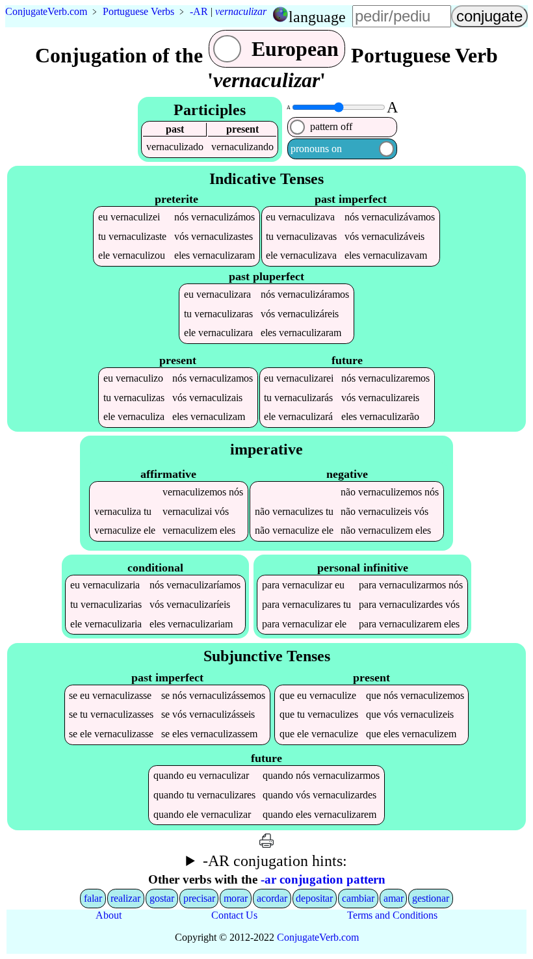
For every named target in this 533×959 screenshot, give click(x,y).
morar (236, 898)
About (109, 915)
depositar (314, 898)
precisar (199, 898)
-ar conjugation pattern (323, 879)
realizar (125, 898)
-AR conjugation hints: (275, 860)
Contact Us (234, 915)
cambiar (358, 898)
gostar (162, 898)
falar (93, 898)
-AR (199, 11)
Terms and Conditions (392, 915)
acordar (272, 898)
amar (394, 898)
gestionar (430, 898)
